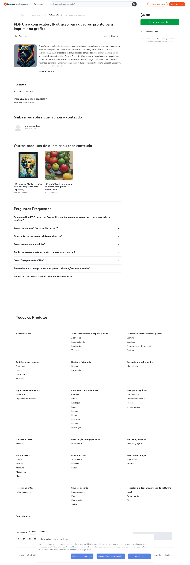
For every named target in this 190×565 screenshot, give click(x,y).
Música (74, 467)
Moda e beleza (23, 455)
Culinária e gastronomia (28, 362)
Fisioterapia (76, 500)
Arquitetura (21, 394)
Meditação (76, 346)
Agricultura (132, 459)
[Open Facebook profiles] (18, 539)
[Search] (134, 4)
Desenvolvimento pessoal (139, 346)
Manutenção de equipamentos (86, 439)
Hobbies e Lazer (24, 439)
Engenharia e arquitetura (28, 390)
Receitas (20, 378)
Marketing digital (134, 443)
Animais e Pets (23, 333)
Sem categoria (23, 516)
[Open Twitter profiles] (24, 539)
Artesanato (76, 459)
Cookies (168, 555)
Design (74, 366)
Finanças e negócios (137, 390)
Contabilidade (133, 394)
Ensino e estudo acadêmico (84, 390)
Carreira (130, 337)
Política (74, 423)
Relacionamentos (24, 487)
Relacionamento (23, 492)
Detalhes (21, 84)
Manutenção (76, 443)
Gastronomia (21, 374)
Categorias (38, 4)
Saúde (74, 504)
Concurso (75, 394)
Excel (129, 492)
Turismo (19, 443)
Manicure (20, 467)
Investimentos (133, 407)
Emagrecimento (78, 492)
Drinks (19, 370)
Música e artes (78, 455)
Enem (74, 407)
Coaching (131, 342)
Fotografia (76, 370)
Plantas (130, 463)
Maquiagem (21, 472)
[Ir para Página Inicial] (16, 4)
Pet (17, 337)
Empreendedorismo (136, 398)
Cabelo (19, 459)
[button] (65, 218)
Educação (75, 402)
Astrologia (76, 337)
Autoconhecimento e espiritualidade (89, 333)
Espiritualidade (78, 342)
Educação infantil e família (140, 362)
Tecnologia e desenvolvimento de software (149, 487)
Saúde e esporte (79, 487)
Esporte (75, 496)
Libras (74, 415)
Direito (74, 398)
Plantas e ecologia (136, 455)
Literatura (75, 419)
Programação (133, 496)
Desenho (75, 463)
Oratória (130, 350)
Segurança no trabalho (26, 398)
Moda (18, 476)
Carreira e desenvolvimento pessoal (145, 333)
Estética (20, 463)
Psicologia (76, 427)
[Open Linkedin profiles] (30, 539)
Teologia (75, 350)
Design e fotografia (81, 362)
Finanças (131, 402)
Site (129, 500)
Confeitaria (20, 366)
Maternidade (132, 366)
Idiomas (74, 411)
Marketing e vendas (136, 439)
